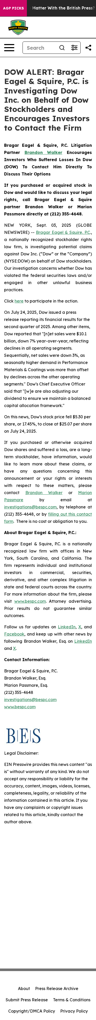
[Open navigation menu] (9, 48)
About (24, 988)
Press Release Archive (56, 988)
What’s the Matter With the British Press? (51, 8)
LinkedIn (67, 626)
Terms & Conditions (71, 999)
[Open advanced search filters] (74, 48)
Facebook (14, 634)
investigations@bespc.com (30, 506)
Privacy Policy (74, 1011)
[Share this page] (88, 48)
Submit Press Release (27, 999)
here (19, 301)
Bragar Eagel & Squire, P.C (63, 232)
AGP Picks (13, 8)
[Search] (62, 48)
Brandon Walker (44, 492)
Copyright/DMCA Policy (31, 1011)
